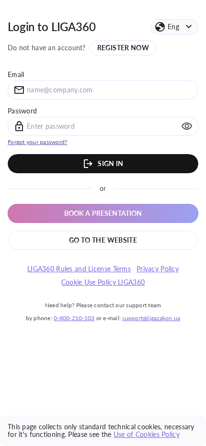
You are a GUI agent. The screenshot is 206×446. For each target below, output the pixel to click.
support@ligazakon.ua (151, 318)
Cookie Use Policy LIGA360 (103, 282)
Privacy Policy (158, 269)
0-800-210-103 (74, 318)
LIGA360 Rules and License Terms (79, 269)
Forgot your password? (37, 141)
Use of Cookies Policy (147, 434)
